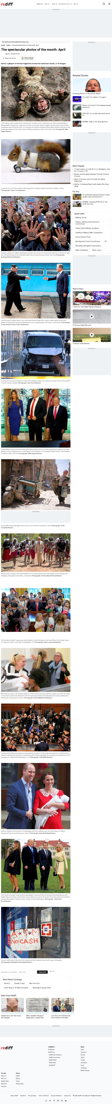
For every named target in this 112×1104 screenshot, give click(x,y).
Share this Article (10, 58)
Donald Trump (19, 983)
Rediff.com (81, 1095)
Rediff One (51, 1052)
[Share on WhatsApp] (46, 1101)
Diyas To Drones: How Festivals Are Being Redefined (89, 180)
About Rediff (14, 1095)
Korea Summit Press (83, 237)
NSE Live (3, 1078)
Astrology (84, 1068)
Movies (83, 1055)
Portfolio (3, 1086)
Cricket (83, 1060)
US (106, 241)
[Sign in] (109, 4)
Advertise (23, 1095)
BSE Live (3, 1076)
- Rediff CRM (52, 1062)
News (46, 4)
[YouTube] (62, 1101)
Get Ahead (84, 1062)
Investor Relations (56, 1095)
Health (18, 1076)
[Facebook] (54, 1101)
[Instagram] (58, 1101)
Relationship (19, 1084)
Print (53, 971)
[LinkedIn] (66, 1101)
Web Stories (78, 289)
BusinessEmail (62, 4)
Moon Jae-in (97, 250)
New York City (34, 983)
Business (84, 1052)
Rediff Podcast (85, 1070)
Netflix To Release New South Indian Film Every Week (91, 185)
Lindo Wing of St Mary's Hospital (16, 988)
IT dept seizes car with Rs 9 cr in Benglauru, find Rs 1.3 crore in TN (92, 170)
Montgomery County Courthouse (88, 241)
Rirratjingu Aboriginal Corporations (88, 246)
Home (38, 4)
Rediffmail (51, 1049)
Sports (83, 1057)
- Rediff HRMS (52, 1060)
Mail (42, 4)
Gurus (68, 4)
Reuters (7, 983)
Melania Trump (81, 218)
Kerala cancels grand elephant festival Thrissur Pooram (91, 175)
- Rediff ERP (51, 1065)
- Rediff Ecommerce (54, 1057)
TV (71, 4)
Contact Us (67, 1095)
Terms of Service (43, 1095)
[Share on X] (50, 1101)
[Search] (103, 4)
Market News (5, 1081)
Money (53, 4)
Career (18, 1081)
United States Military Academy (87, 228)
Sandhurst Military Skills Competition (89, 233)
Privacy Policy (32, 1095)
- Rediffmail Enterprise (54, 1055)
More (75, 4)
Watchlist (4, 1084)
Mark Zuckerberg (82, 250)
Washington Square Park (42, 988)
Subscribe (42, 972)
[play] (92, 298)
